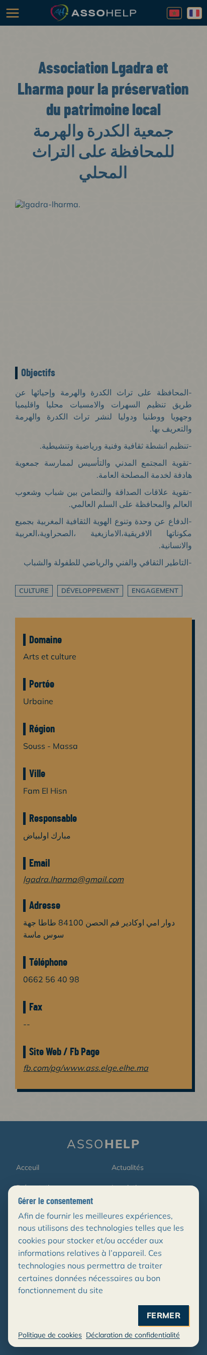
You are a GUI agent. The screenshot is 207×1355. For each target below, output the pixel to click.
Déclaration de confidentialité (133, 1335)
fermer (163, 1315)
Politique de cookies (50, 1335)
